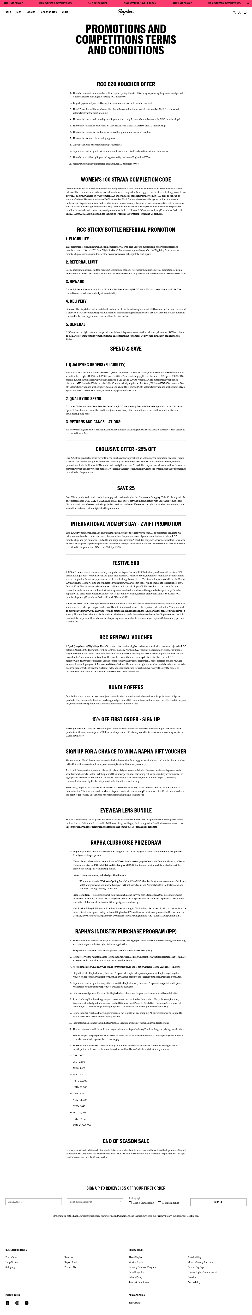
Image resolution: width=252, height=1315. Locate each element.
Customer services (16, 1250)
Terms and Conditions (118, 1215)
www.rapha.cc (123, 966)
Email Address (15, 1202)
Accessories (49, 12)
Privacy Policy (164, 1215)
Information (136, 1250)
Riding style (135, 1198)
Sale (8, 12)
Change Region (137, 1295)
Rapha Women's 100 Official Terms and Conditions (135, 213)
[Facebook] (7, 1303)
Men (18, 12)
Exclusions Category (149, 497)
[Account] (239, 12)
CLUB (65, 12)
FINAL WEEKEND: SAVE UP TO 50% (55, 3)
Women (31, 12)
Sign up (218, 1202)
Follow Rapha (12, 1295)
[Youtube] (27, 1303)
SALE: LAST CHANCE (13, 3)
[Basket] (244, 12)
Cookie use (192, 1215)
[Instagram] (17, 1303)
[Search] (233, 12)
